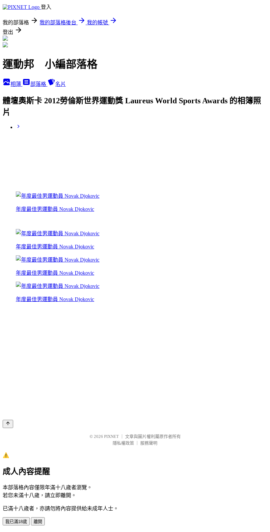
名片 (60, 84)
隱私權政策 (123, 443)
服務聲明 (148, 443)
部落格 (38, 84)
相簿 (16, 84)
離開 (38, 521)
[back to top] (8, 424)
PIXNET (111, 436)
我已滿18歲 (16, 521)
